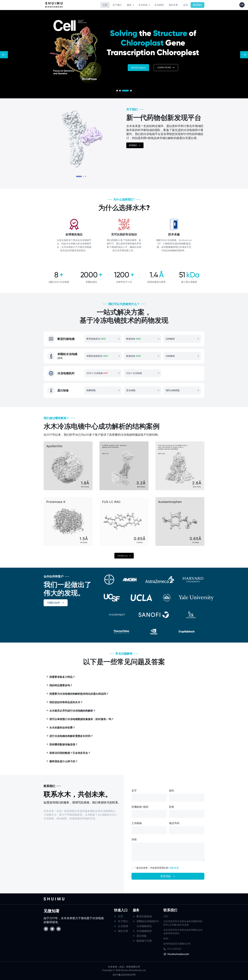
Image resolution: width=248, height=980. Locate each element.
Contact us (122, 555)
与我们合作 (53, 602)
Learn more (164, 67)
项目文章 (123, 930)
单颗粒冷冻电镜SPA (147, 921)
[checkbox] (132, 867)
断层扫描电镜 (144, 916)
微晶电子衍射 (144, 940)
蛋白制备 (141, 935)
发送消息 (165, 876)
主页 (120, 916)
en (242, 4)
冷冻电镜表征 (144, 926)
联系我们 (133, 145)
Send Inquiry (138, 67)
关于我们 (123, 921)
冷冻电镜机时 (144, 930)
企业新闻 (123, 926)
